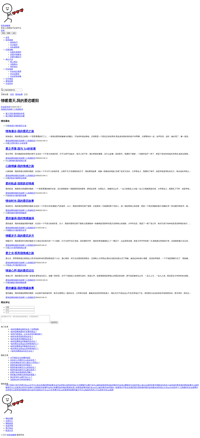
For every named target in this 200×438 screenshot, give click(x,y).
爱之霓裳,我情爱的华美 (15, 114)
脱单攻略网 (5, 26)
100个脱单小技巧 (12, 385)
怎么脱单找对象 (17, 390)
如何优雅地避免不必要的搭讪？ (24, 332)
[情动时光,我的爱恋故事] (16, 195)
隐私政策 (9, 423)
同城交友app (90, 387)
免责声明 (9, 426)
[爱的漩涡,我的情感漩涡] (16, 213)
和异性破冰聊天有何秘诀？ (21, 365)
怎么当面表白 (16, 387)
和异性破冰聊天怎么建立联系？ (23, 370)
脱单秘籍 (9, 40)
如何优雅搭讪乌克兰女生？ (23, 351)
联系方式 (9, 431)
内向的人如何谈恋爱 (170, 385)
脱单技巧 (14, 42)
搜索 (8, 33)
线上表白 (14, 62)
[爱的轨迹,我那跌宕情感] (16, 178)
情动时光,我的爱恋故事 (20, 200)
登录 (3, 30)
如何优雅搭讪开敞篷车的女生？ (24, 341)
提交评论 (54, 322)
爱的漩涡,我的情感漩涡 (20, 218)
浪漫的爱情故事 (185, 385)
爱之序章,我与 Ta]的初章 (21, 148)
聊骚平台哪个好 (86, 385)
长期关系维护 (15, 52)
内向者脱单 (14, 47)
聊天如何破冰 (150, 387)
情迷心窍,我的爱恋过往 (20, 270)
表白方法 (9, 59)
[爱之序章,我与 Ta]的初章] (16, 143)
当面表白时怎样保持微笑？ (21, 379)
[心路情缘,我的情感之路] (16, 161)
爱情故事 (9, 81)
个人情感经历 (17, 109)
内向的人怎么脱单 (96, 390)
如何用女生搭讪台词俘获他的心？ (25, 344)
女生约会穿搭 (59, 385)
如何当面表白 (37, 390)
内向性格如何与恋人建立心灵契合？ (25, 363)
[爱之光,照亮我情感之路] (16, 248)
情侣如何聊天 (111, 385)
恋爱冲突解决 (15, 54)
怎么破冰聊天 (100, 387)
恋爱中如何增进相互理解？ (21, 372)
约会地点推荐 (15, 71)
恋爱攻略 (9, 50)
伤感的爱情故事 (47, 385)
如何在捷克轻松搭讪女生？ (22, 336)
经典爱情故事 (68, 390)
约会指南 (9, 69)
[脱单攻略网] (12, 23)
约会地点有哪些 (52, 387)
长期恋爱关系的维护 (137, 387)
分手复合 (125, 387)
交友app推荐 (108, 390)
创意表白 (14, 67)
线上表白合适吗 (144, 385)
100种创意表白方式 (72, 385)
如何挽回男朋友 (65, 387)
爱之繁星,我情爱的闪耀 (15, 116)
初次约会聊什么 (28, 387)
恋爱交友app (24, 385)
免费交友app (58, 390)
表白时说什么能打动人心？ (21, 377)
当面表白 (14, 64)
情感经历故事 (6, 109)
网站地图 (9, 418)
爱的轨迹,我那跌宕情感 (20, 183)
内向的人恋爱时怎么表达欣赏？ (23, 360)
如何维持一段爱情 (113, 387)
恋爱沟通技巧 (15, 57)
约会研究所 (5, 107)
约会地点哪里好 (123, 385)
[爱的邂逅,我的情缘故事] (16, 282)
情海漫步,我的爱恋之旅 (20, 131)
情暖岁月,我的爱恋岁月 (20, 235)
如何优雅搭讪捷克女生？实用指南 (25, 329)
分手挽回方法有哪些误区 (20, 358)
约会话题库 (14, 74)
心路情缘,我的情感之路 (20, 166)
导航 (3, 33)
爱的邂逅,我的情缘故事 (20, 287)
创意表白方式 (161, 387)
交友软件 (9, 84)
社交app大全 (48, 390)
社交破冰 (14, 45)
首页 (7, 37)
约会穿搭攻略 (15, 76)
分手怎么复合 (35, 385)
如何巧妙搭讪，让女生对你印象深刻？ (26, 334)
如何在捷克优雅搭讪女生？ (22, 339)
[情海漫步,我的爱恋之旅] (16, 126)
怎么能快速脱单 (99, 385)
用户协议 (9, 428)
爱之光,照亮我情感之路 (20, 253)
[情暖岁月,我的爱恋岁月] (16, 230)
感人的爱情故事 (78, 387)
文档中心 (9, 421)
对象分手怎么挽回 (81, 390)
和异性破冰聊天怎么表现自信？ (23, 367)
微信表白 (27, 390)
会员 (14, 33)
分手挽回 (9, 79)
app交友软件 (172, 387)
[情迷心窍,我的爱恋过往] (16, 265)
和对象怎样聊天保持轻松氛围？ (23, 375)
